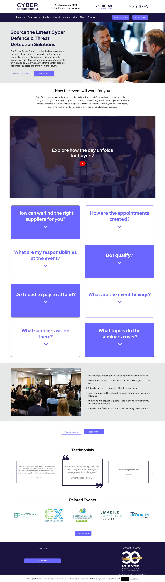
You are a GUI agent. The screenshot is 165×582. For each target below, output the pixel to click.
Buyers (19, 17)
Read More (133, 579)
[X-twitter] (133, 6)
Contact (91, 17)
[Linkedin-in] (130, 6)
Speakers (47, 17)
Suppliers (32, 17)
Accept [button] (125, 579)
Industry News (78, 17)
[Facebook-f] (137, 6)
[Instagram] (140, 6)
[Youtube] (143, 6)
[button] (147, 6)
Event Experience (61, 17)
